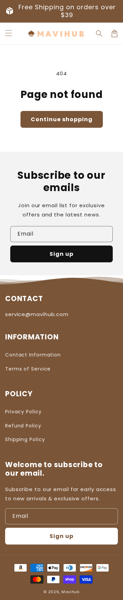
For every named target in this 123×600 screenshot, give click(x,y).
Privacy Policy (23, 411)
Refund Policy (23, 425)
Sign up (61, 254)
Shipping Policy (25, 439)
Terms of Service (28, 368)
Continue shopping (62, 119)
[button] (8, 33)
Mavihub (71, 592)
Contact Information (33, 354)
